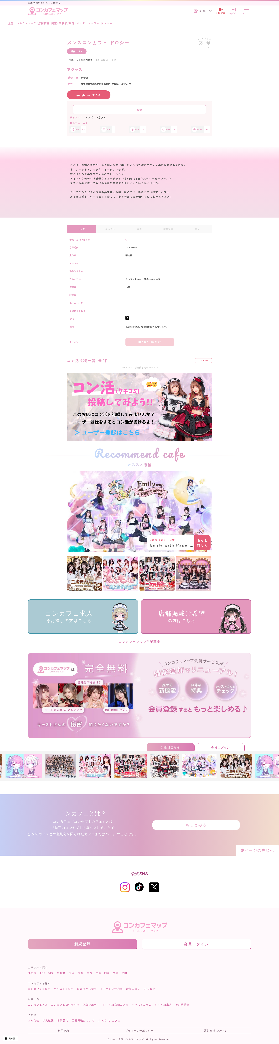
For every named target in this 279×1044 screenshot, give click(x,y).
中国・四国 (103, 973)
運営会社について (215, 1030)
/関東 (53, 23)
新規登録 (82, 944)
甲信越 (61, 973)
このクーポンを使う (151, 342)
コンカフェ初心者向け (65, 1004)
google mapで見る (88, 95)
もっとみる (196, 825)
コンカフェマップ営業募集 (139, 641)
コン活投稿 (203, 360)
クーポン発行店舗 (111, 989)
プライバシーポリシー (139, 1030)
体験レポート (91, 1004)
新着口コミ (133, 989)
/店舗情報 (43, 23)
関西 (89, 973)
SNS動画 (149, 989)
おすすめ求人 (163, 1004)
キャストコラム (142, 1004)
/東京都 (62, 23)
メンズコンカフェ (109, 1020)
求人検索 (48, 1020)
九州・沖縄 (120, 973)
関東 (51, 973)
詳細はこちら (170, 747)
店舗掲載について (83, 1020)
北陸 (71, 973)
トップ (81, 229)
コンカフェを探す (39, 989)
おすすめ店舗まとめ (116, 1004)
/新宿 (71, 23)
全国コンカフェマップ (22, 23)
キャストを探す (64, 989)
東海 (80, 973)
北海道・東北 (36, 973)
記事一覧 (206, 11)
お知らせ (33, 1020)
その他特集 (182, 1004)
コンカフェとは (38, 1004)
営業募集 (62, 1020)
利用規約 (63, 1030)
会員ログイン (220, 747)
